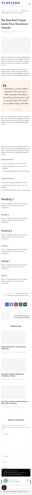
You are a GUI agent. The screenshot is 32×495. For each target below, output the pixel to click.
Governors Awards (19, 295)
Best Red (10, 295)
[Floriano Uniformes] (10, 3)
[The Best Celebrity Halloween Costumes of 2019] (16, 365)
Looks (26, 295)
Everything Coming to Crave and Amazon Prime (16, 311)
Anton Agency (5, 31)
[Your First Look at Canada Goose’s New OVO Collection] (16, 392)
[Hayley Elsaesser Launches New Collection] (16, 337)
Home (3, 11)
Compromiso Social (12, 11)
